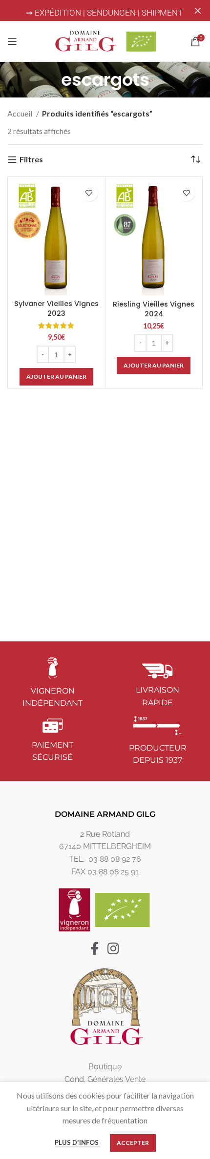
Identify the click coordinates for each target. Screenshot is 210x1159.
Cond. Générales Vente (105, 1079)
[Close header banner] (198, 10)
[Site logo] (105, 40)
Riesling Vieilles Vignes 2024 (153, 309)
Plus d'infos (77, 1142)
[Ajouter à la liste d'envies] (89, 192)
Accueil (20, 113)
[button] (56, 377)
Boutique (105, 1066)
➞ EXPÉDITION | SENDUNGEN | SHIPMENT (105, 13)
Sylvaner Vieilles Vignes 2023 (56, 308)
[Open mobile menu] (12, 41)
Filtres (31, 159)
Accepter (133, 1142)
